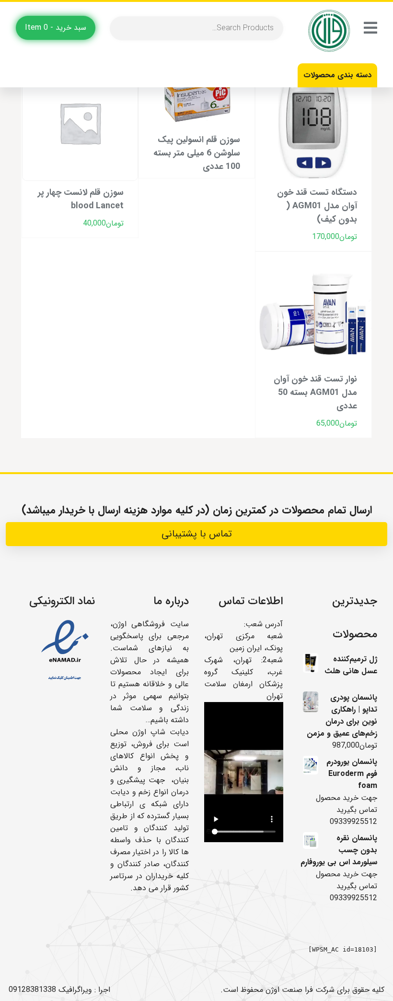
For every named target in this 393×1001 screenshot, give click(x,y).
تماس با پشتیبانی (197, 533)
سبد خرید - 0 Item (55, 28)
